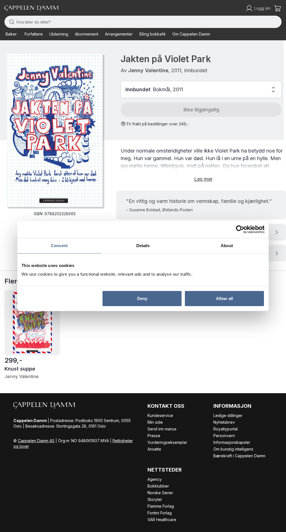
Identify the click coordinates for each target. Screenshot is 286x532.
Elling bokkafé (152, 34)
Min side (155, 422)
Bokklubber (158, 486)
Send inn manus (162, 428)
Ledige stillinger (227, 415)
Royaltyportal (225, 428)
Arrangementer (119, 34)
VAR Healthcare (161, 519)
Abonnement (86, 34)
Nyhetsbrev (224, 422)
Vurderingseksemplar (167, 442)
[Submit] (10, 22)
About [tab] (227, 245)
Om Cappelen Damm (191, 34)
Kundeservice (160, 415)
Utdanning (58, 34)
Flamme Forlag (160, 506)
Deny (142, 298)
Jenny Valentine (148, 70)
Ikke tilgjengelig (201, 110)
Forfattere (34, 34)
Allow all (224, 298)
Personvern (224, 435)
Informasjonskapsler (231, 442)
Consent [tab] (59, 245)
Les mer (203, 179)
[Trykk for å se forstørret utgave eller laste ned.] (55, 130)
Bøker (11, 34)
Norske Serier (160, 492)
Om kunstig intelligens (233, 449)
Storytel (154, 499)
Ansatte (154, 449)
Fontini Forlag (159, 512)
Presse (153, 435)
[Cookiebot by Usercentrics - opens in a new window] (240, 229)
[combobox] (143, 22)
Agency (154, 479)
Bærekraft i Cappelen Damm (239, 455)
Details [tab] (143, 245)
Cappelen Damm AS (36, 440)
